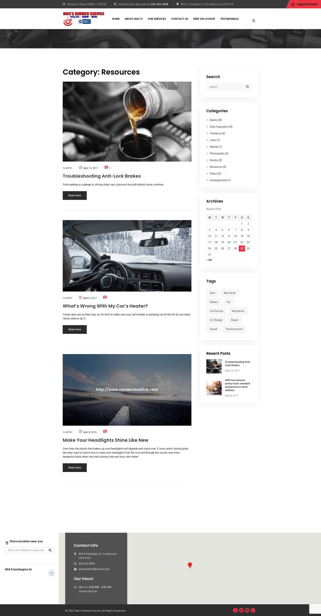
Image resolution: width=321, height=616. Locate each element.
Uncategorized (218, 180)
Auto (212, 293)
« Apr (209, 259)
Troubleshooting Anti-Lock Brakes (102, 176)
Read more (74, 195)
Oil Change (216, 320)
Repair (234, 320)
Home (116, 19)
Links (213, 140)
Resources (216, 166)
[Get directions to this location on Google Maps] (51, 573)
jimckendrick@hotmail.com (94, 569)
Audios (214, 120)
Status (213, 173)
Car (228, 302)
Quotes (214, 160)
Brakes (214, 302)
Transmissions (234, 329)
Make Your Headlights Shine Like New (105, 440)
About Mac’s (134, 19)
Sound (213, 329)
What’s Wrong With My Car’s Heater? (105, 306)
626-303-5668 (159, 4)
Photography (217, 153)
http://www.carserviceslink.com (127, 390)
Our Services (157, 19)
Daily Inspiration (219, 126)
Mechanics (238, 311)
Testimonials (229, 19)
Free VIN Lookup (204, 19)
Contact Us (179, 19)
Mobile (214, 146)
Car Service (216, 311)
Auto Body (230, 293)
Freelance (215, 133)
